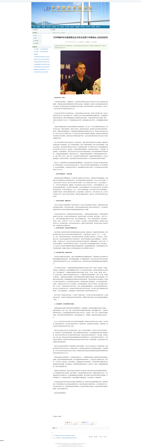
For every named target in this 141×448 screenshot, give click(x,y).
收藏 (91, 436)
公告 (35, 35)
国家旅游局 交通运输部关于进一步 (41, 69)
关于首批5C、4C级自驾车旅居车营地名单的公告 (66, 438)
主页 (58, 32)
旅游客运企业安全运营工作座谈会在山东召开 (65, 435)
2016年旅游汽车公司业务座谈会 (41, 72)
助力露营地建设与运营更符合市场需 (42, 64)
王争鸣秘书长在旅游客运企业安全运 (42, 56)
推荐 (101, 436)
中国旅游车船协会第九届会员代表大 (42, 61)
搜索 (53, 30)
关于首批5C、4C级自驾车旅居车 (41, 49)
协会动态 (36, 43)
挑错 (96, 436)
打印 (106, 436)
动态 (35, 38)
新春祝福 (36, 54)
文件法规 (36, 40)
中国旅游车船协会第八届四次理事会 (42, 66)
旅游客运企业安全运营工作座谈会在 (42, 59)
